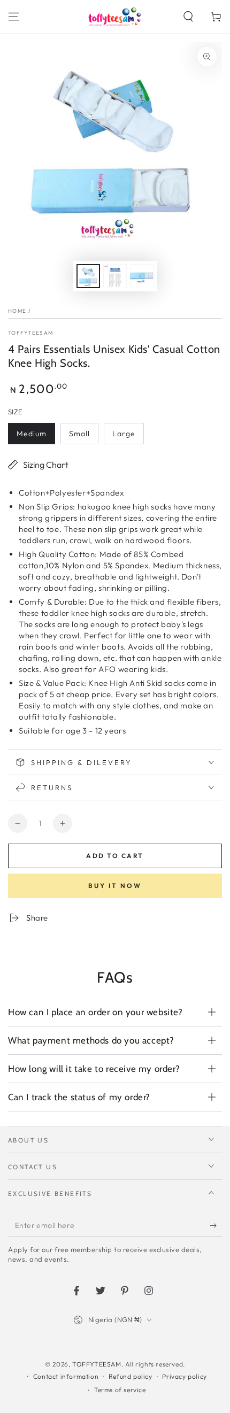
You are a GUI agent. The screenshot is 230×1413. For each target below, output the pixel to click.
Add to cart (114, 856)
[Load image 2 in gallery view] (115, 276)
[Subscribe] (216, 1226)
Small (79, 433)
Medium (32, 433)
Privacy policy (184, 1376)
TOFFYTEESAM (30, 332)
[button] (188, 16)
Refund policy (130, 1376)
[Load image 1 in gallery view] (88, 276)
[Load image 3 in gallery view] (142, 276)
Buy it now (115, 886)
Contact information (65, 1376)
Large (123, 433)
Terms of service (120, 1390)
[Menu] (14, 16)
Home (17, 310)
